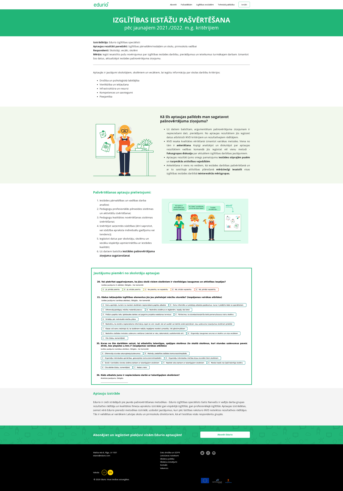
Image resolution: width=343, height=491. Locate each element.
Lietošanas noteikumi (169, 455)
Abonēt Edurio (225, 434)
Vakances (164, 468)
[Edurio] (101, 4)
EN (110, 472)
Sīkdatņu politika (167, 459)
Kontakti (163, 465)
